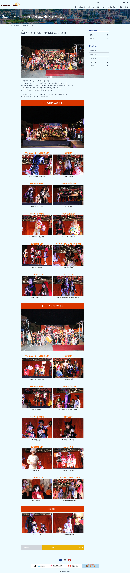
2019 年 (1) (93, 50)
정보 (91, 35)
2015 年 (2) (93, 62)
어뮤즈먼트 (111, 7)
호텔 (126, 7)
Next (80, 547)
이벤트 (92, 38)
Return (52, 547)
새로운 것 (82, 7)
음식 (103, 7)
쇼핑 (98, 7)
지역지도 (91, 7)
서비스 (120, 7)
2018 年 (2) (93, 54)
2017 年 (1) (93, 58)
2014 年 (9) (93, 66)
